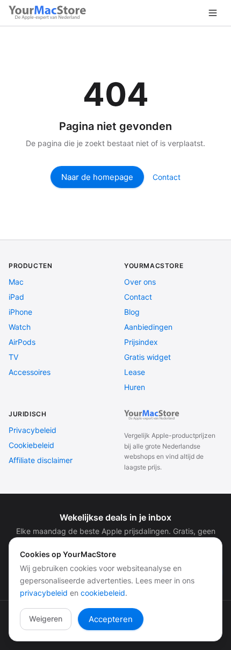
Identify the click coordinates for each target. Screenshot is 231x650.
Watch (20, 326)
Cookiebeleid (31, 445)
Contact (167, 177)
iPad (16, 296)
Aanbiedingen (148, 326)
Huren (134, 387)
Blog (132, 311)
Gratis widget (147, 357)
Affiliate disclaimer (41, 460)
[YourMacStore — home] (49, 12)
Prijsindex (141, 341)
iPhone (20, 311)
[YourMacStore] (152, 415)
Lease (134, 372)
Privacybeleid (32, 430)
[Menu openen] (212, 13)
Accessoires (29, 372)
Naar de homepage (97, 177)
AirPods (22, 341)
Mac (16, 281)
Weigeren (45, 618)
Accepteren (111, 619)
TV (13, 357)
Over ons (140, 281)
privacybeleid (44, 592)
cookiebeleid (103, 592)
